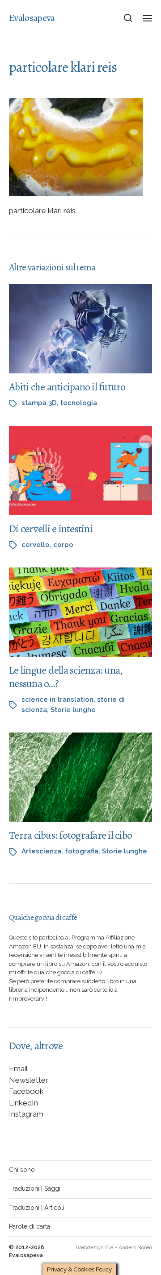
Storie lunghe (73, 710)
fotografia (81, 851)
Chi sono (22, 1169)
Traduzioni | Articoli (36, 1207)
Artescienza (41, 851)
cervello (35, 545)
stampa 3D (39, 403)
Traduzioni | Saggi (34, 1188)
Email (18, 1068)
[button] (128, 18)
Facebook (26, 1091)
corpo (63, 545)
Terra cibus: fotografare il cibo (70, 835)
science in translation (57, 699)
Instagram (26, 1113)
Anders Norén (135, 1247)
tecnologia (78, 403)
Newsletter (28, 1080)
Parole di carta (29, 1226)
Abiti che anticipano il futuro (67, 387)
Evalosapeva (32, 18)
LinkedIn (23, 1102)
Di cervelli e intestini (51, 529)
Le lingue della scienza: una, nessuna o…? (66, 677)
